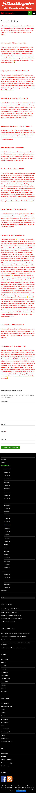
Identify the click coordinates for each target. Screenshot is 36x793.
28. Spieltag (7, 488)
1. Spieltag (7, 567)
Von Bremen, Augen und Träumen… (17, 636)
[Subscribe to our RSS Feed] (9, 779)
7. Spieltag (7, 548)
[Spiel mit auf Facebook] (3, 779)
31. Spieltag (7, 479)
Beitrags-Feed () (6, 759)
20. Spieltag (7, 511)
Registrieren (4, 753)
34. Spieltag (7, 472)
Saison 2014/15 (6, 571)
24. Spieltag (7, 502)
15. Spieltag (7, 525)
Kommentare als (6, 762)
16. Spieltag (7, 521)
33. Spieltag (7, 577)
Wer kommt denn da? (6, 741)
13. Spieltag (7, 531)
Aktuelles (3, 459)
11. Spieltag (7, 538)
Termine (3, 462)
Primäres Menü (34, 13)
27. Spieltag (7, 492)
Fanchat (3, 712)
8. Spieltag (7, 544)
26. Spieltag (7, 495)
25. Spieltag (7, 498)
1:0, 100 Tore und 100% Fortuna (9, 612)
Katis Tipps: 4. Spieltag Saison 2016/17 (11, 615)
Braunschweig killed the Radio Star (10, 609)
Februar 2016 (4, 672)
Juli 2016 (3, 662)
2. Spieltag (7, 564)
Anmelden (3, 756)
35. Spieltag (7, 574)
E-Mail (3, 432)
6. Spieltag (7, 551)
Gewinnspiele (4, 719)
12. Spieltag (7, 534)
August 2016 (4, 659)
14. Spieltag (7, 528)
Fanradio (3, 716)
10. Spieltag (7, 541)
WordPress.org (5, 766)
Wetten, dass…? (5, 465)
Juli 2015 (3, 685)
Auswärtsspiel (5, 703)
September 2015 (5, 678)
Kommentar (4, 401)
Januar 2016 (4, 675)
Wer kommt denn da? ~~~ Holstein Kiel (11, 618)
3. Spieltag (7, 561)
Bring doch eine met (6, 706)
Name (3, 424)
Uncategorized (5, 738)
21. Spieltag (7, 508)
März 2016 (4, 669)
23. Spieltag (7, 505)
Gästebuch (4, 590)
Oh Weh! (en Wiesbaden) (8, 621)
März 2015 (4, 691)
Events (3, 709)
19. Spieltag (7, 515)
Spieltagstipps (5, 728)
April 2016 (3, 666)
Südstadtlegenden (7, 13)
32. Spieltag (7, 475)
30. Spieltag (7, 482)
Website (3, 439)
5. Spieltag (7, 554)
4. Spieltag (7, 557)
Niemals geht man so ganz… (18, 647)
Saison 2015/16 (7, 469)
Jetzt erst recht (5, 722)
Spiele (2, 725)
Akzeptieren (21, 791)
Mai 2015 (3, 688)
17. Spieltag (7, 518)
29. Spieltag (7, 485)
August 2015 (4, 682)
